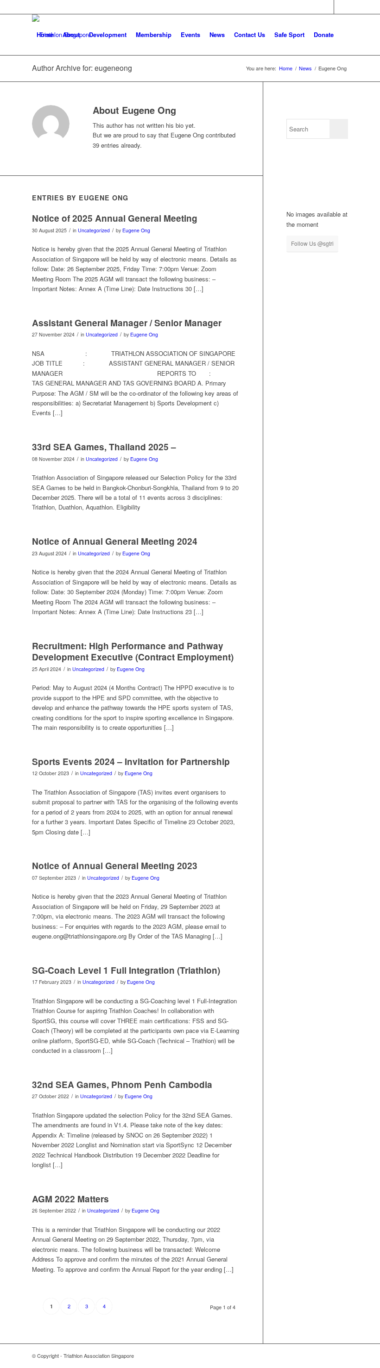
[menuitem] (45, 34)
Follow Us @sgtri (312, 243)
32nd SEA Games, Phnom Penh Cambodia (122, 1084)
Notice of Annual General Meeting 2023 (114, 865)
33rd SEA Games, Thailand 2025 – (104, 447)
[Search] (39, 75)
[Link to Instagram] (341, 7)
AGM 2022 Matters (70, 1199)
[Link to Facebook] (327, 7)
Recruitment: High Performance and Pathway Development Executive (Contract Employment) (133, 652)
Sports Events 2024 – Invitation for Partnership (131, 761)
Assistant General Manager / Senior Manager (127, 323)
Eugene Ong (136, 230)
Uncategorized (94, 230)
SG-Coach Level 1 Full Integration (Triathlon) (126, 970)
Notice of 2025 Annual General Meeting (114, 218)
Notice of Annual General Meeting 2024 (114, 541)
